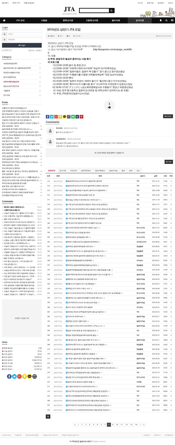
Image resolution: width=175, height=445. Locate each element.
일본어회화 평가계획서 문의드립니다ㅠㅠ (17, 129)
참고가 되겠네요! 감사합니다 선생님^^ (18, 279)
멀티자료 (116, 20)
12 (127, 425)
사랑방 (44, 20)
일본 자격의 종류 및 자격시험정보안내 (83, 331)
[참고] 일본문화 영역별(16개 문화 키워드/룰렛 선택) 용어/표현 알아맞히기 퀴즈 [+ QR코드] (35, 144)
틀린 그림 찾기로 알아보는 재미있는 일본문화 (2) (20, 171)
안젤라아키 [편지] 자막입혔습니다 (14, 108)
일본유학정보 (86, 171)
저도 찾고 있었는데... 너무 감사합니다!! (18, 261)
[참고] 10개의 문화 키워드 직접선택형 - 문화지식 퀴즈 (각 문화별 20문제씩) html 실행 (33, 117)
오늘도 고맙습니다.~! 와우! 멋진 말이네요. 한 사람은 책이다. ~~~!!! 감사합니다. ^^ (33, 291)
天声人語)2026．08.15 (10, 159)
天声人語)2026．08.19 (10, 147)
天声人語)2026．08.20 (10, 138)
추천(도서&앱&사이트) (11, 73)
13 (131, 425)
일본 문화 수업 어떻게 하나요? (13, 186)
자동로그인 (8, 50)
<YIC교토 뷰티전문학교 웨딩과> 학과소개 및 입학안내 (87, 204)
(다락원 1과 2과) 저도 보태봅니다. (14, 189)
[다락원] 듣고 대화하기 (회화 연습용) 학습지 (18, 192)
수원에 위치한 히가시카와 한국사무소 (82, 387)
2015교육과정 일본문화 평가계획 (14, 183)
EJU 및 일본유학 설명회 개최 (79, 349)
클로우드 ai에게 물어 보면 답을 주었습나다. (20, 249)
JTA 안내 (20, 20)
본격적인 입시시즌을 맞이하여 (79, 233)
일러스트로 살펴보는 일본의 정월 (81, 382)
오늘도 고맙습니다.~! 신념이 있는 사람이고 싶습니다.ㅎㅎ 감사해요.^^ (29, 246)
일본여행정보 (100, 171)
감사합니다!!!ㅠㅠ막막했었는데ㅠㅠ (17, 243)
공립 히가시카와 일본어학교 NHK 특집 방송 (85, 377)
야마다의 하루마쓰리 (76, 317)
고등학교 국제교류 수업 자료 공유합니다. (17, 120)
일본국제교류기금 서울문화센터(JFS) (17, 68)
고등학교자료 (92, 20)
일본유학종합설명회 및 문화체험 (81, 260)
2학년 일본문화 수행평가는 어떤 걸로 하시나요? (19, 156)
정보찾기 (161, 3)
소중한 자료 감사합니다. (13, 234)
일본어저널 (113, 171)
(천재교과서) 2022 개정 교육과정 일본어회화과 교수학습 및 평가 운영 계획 (29, 180)
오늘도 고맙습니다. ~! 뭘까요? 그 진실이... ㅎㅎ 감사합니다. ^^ (26, 294)
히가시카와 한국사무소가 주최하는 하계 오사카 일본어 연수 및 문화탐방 (95, 293)
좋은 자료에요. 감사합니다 (13, 258)
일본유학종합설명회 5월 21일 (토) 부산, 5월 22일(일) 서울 (90, 270)
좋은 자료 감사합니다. (12, 219)
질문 (123, 171)
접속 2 (170, 3)
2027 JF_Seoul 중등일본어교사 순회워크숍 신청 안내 (21, 135)
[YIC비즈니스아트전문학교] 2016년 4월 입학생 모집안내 (89, 410)
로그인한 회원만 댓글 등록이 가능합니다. (109, 153)
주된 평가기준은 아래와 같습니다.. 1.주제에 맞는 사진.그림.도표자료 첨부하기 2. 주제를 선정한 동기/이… (42, 276)
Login (22, 45)
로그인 (140, 3)
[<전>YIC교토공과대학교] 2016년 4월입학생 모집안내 (88, 391)
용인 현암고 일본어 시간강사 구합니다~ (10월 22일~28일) (23, 150)
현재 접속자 (8, 348)
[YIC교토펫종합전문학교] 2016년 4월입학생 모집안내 (88, 396)
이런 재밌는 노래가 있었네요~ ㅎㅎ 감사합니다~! (22, 267)
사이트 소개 (6, 435)
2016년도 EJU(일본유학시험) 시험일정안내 (85, 373)
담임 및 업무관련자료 (11, 86)
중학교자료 (68, 20)
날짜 (155, 176)
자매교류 (73, 171)
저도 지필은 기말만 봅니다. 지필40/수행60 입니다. (22, 228)
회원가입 (150, 3)
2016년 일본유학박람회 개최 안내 (81, 246)
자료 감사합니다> (10, 264)
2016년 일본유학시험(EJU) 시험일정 (82, 354)
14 (136, 425)
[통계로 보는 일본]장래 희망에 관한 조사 (82, 279)
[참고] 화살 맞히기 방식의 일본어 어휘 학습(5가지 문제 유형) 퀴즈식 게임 (28, 114)
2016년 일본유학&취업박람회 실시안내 (83, 265)
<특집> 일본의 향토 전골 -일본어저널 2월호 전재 (86, 359)
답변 (130, 171)
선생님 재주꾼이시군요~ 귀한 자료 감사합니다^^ (22, 270)
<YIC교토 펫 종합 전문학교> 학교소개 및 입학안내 (86, 218)
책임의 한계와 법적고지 (70, 435)
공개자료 (140, 20)
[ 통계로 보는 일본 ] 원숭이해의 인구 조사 (84, 340)
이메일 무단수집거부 (50, 435)
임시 (138, 171)
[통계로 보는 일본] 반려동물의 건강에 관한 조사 (86, 298)
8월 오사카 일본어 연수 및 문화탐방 (82, 284)
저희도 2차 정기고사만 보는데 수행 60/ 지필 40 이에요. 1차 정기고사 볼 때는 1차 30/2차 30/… (38, 222)
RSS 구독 (16, 3)
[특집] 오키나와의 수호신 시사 (80, 288)
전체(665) (51, 171)
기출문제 (6, 91)
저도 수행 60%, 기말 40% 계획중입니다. (18, 216)
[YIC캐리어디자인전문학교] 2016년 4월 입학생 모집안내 (89, 405)
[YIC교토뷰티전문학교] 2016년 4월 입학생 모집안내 (88, 401)
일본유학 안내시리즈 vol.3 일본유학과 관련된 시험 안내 (88, 186)
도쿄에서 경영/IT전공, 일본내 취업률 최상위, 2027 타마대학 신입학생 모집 (29, 132)
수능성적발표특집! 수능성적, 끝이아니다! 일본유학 (87, 190)
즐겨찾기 (5, 3)
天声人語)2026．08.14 (10, 165)
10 (117, 425)
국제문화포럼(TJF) (10, 64)
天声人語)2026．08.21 (10, 126)
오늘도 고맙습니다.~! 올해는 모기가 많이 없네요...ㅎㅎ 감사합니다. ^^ (29, 213)
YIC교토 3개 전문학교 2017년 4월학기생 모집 (84, 223)
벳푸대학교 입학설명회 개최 (79, 237)
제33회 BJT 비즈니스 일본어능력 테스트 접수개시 (87, 251)
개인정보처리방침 (32, 435)
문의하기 (157, 435)
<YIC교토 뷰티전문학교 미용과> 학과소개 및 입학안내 (87, 214)
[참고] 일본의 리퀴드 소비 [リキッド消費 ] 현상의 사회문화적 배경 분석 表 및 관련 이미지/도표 (36, 177)
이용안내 (146, 435)
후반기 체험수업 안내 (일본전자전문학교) (84, 242)
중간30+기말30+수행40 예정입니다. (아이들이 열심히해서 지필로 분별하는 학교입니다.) (36, 225)
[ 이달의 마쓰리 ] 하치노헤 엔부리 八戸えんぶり (86, 326)
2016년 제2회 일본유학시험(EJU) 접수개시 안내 (86, 256)
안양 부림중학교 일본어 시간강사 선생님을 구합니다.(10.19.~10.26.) (27, 111)
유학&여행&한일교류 (11, 82)
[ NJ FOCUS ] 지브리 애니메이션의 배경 (83, 303)
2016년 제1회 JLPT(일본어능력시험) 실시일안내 (87, 312)
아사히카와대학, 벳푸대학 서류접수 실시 (84, 228)
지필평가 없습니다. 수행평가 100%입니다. (19, 252)
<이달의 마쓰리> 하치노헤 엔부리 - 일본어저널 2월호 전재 (90, 363)
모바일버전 (169, 435)
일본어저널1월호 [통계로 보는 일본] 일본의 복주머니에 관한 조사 (92, 368)
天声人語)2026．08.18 (10, 153)
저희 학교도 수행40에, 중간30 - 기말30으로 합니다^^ (23, 237)
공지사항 (62, 171)
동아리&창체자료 (9, 77)
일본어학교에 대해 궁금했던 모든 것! (81, 195)
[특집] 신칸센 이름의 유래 (78, 321)
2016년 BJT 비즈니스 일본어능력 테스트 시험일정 (87, 345)
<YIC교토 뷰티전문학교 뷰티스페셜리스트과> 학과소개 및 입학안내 (92, 209)
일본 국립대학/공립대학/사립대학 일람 (83, 335)
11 (122, 425)
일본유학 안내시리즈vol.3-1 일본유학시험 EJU (85, 181)
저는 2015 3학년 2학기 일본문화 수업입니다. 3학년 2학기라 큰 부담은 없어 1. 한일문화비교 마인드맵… (42, 273)
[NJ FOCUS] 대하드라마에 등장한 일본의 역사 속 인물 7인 (90, 275)
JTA (69, 8)
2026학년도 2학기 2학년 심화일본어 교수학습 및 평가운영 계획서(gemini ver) (30, 162)
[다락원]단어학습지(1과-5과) (12, 195)
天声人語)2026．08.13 (10, 174)
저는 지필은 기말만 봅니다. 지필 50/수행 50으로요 (22, 231)
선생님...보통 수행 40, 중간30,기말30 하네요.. (20, 240)
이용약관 (18, 435)
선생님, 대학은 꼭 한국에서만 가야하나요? (84, 200)
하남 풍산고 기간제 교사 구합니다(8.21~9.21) (18, 141)
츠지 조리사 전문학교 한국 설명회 (80, 307)
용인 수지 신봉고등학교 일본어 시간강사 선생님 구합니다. (23, 123)
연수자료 (6, 95)
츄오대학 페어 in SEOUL (11, 168)
